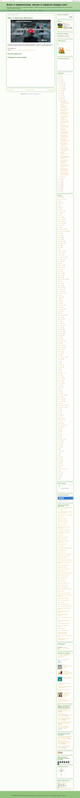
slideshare (60, 473)
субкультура (60, 383)
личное (59, 271)
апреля (61, 97)
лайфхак (59, 269)
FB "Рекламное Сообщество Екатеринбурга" (63, 532)
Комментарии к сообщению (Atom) (33, 93)
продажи (59, 339)
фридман (60, 415)
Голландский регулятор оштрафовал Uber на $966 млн (64, 710)
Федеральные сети (61, 407)
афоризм (59, 207)
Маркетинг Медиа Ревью (63, 577)
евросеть (59, 235)
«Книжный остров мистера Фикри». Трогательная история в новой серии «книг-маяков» (65, 737)
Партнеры (41, 10)
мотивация (60, 297)
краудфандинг (61, 265)
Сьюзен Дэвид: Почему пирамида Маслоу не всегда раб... (65, 157)
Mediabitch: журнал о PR (63, 536)
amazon (59, 435)
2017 (60, 80)
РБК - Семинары (61, 602)
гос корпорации (61, 223)
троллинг (59, 397)
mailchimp (60, 459)
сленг (59, 361)
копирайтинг (60, 261)
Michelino (67, 23)
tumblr (59, 477)
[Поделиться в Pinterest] (13, 48)
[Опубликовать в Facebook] (11, 48)
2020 (60, 74)
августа (61, 90)
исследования (60, 243)
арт (58, 205)
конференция (60, 259)
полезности (60, 327)
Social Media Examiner (62, 538)
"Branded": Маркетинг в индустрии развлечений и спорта (65, 512)
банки (59, 209)
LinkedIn (59, 457)
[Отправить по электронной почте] (8, 48)
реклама (59, 351)
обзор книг (60, 317)
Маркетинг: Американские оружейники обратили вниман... (64, 106)
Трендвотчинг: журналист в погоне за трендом (67, 666)
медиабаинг (60, 283)
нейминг (59, 307)
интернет (59, 239)
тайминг (59, 385)
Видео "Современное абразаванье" (20, 18)
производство (60, 345)
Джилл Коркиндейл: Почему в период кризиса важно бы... (64, 169)
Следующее (10, 89)
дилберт (59, 233)
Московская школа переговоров (64, 593)
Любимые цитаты (32, 10)
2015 (60, 178)
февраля (62, 100)
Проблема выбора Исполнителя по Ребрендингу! (65, 687)
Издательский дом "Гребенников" (64, 554)
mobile (59, 463)
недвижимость (61, 305)
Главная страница (11, 10)
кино (59, 249)
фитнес (59, 411)
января (61, 176)
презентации (60, 333)
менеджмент (60, 287)
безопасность (60, 211)
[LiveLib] (65, 501)
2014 (60, 180)
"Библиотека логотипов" (62, 518)
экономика (60, 427)
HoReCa (59, 447)
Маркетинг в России (62, 579)
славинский (60, 359)
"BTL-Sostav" (60, 509)
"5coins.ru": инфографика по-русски (65, 507)
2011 (60, 185)
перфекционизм (61, 325)
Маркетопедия (61, 591)
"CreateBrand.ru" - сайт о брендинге (65, 514)
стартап (59, 375)
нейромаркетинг (61, 309)
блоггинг (59, 213)
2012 (60, 184)
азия (59, 201)
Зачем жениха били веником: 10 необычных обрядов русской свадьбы (64, 746)
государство (19, 50)
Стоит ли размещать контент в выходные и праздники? (64, 149)
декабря (62, 83)
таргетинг (60, 387)
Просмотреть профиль (62, 29)
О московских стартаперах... (63, 129)
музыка (59, 301)
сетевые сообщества (62, 357)
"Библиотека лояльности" (63, 520)
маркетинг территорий (62, 279)
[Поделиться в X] (10, 48)
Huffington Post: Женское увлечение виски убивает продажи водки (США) (67, 673)
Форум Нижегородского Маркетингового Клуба (62, 633)
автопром (60, 197)
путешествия (60, 349)
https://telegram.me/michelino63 (64, 36)
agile (59, 433)
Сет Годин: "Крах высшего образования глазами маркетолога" (63, 656)
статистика (60, 377)
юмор (34, 50)
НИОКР (59, 313)
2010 (60, 187)
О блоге (25, 10)
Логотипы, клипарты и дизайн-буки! (65, 573)
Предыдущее (50, 89)
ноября (61, 84)
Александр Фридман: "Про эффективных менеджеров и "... (64, 132)
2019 (60, 76)
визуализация (60, 221)
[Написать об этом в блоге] (9, 48)
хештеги (59, 421)
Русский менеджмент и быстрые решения (67, 678)
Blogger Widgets (65, 647)
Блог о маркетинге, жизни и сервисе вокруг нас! (37, 4)
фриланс (59, 417)
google (59, 445)
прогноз (59, 337)
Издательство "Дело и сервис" (64, 556)
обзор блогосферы (61, 315)
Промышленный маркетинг (63, 598)
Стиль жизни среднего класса (64, 623)
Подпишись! (68, 50)
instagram (60, 451)
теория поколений (61, 395)
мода (59, 295)
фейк (59, 409)
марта (61, 98)
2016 (60, 81)
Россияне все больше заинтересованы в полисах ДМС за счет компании (65, 714)
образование (24, 50)
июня (61, 93)
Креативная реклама (62, 567)
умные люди (60, 401)
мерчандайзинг (61, 289)
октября (62, 86)
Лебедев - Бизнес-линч (62, 571)
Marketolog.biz (60, 534)
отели (59, 321)
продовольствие (61, 341)
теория (59, 393)
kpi (58, 455)
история (59, 245)
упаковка (59, 403)
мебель (59, 281)
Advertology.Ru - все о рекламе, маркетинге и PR (64, 527)
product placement (61, 469)
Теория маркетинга (62, 628)
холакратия (60, 423)
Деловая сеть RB (61, 552)
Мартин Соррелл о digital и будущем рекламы (64, 144)
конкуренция (60, 253)
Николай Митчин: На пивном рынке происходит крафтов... (64, 162)
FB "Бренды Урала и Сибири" (64, 529)
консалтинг (60, 255)
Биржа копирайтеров (62, 544)
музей (59, 299)
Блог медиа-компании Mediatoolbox (65, 547)
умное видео (30, 50)
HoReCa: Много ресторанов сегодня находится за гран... (64, 126)
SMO (59, 475)
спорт (59, 371)
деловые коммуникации (62, 231)
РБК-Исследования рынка (63, 604)
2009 (60, 189)
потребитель (60, 331)
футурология (60, 419)
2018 (60, 78)
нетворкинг (60, 311)
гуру (58, 227)
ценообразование (61, 425)
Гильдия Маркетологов (62, 550)
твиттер (59, 391)
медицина (60, 285)
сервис (59, 355)
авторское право (61, 199)
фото (59, 413)
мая (61, 95)
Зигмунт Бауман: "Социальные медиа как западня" (64, 140)
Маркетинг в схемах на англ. (63, 583)
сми (58, 363)
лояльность (60, 273)
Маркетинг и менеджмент (63, 587)
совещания (60, 365)
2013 (60, 182)
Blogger (67, 795)
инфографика (60, 241)
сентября (62, 88)
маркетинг (60, 277)
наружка (59, 303)
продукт (59, 343)
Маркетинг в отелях (62, 581)
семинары (60, 353)
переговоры (60, 323)
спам (59, 369)
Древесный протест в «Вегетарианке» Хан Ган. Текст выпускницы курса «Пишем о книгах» (64, 742)
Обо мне (19, 10)
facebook (59, 441)
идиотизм (60, 237)
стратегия (60, 381)
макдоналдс (60, 275)
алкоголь (59, 203)
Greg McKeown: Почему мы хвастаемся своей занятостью (65, 113)
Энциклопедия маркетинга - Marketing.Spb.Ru (63, 639)
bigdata (59, 437)
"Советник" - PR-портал (62, 524)
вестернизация (14, 50)
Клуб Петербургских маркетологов (65, 560)
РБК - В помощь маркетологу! (64, 600)
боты (59, 215)
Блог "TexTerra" (61, 546)
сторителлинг (60, 379)
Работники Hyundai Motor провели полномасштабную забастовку (65, 722)
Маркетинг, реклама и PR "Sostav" (65, 589)
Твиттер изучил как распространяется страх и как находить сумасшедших (64, 700)
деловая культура (61, 229)
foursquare (60, 443)
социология (60, 367)
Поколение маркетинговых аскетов (63, 153)
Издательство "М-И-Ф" (62, 557)
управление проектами (62, 405)
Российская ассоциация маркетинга (65, 606)
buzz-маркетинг (61, 439)
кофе (59, 263)
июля (61, 91)
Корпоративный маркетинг (63, 565)
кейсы (59, 247)
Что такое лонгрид (63, 146)
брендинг (59, 217)
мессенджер (60, 291)
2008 (60, 191)
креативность (60, 267)
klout (59, 453)
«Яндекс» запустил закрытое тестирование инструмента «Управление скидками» (63, 727)
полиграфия (60, 329)
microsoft (59, 461)
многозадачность (61, 293)
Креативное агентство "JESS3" (64, 569)
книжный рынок (61, 251)
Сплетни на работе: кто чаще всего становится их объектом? (67, 694)
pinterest (59, 465)
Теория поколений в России (63, 630)
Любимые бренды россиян (63, 575)
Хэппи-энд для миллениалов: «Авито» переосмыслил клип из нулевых (64, 719)
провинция (60, 335)
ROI (58, 471)
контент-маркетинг (61, 257)
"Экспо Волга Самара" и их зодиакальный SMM (64, 122)
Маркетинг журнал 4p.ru (63, 585)
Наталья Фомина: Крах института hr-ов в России (64, 166)
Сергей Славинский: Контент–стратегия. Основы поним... (64, 136)
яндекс (59, 431)
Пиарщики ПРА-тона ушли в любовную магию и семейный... (64, 173)
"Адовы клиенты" (61, 516)
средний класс (61, 373)
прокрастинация (61, 347)
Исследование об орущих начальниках (64, 102)
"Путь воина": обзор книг (63, 522)
